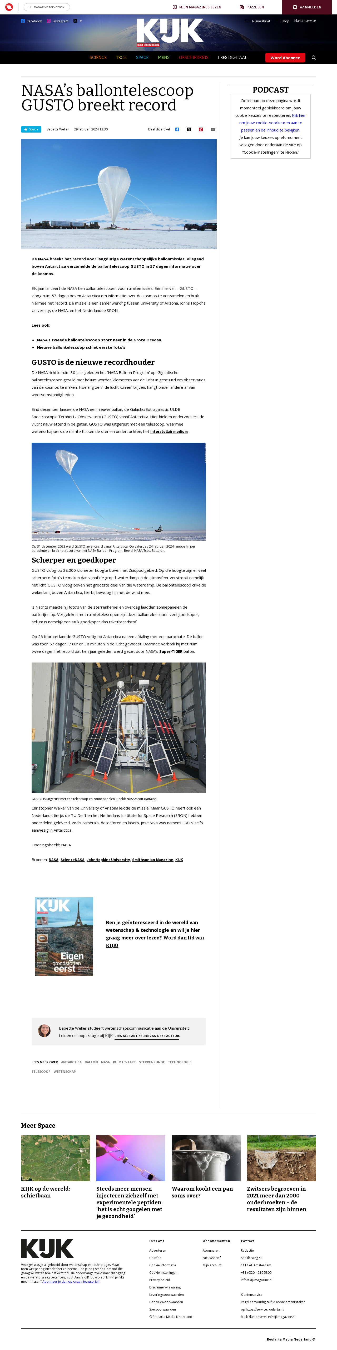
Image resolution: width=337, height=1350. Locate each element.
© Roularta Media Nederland (170, 1316)
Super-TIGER (170, 651)
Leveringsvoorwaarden (166, 1294)
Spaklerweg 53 (251, 1258)
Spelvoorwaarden (162, 1309)
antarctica (71, 1062)
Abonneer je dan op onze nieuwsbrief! (71, 1281)
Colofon (155, 1258)
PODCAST (271, 90)
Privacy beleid (159, 1280)
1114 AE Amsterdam (256, 1265)
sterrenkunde (152, 1062)
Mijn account (212, 1265)
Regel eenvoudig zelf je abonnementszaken (273, 1302)
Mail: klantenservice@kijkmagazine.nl (268, 1316)
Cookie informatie (162, 1265)
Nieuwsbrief (261, 21)
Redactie (247, 1250)
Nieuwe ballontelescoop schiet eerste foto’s (81, 347)
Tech (121, 57)
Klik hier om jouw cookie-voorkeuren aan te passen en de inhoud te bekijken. (272, 123)
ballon (91, 1062)
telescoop (41, 1071)
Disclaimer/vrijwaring (165, 1287)
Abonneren (211, 1250)
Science (98, 57)
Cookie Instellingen (163, 1272)
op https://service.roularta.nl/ (262, 1309)
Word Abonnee (285, 57)
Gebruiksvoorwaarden (166, 1302)
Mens (164, 57)
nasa (105, 1062)
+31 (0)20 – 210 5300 (256, 1272)
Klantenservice (305, 21)
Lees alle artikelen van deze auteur (147, 1036)
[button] (307, 7)
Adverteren (157, 1250)
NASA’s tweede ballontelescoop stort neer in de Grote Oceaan (99, 339)
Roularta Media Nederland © (291, 1339)
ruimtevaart (124, 1062)
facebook (35, 21)
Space (142, 57)
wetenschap (65, 1071)
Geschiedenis (194, 57)
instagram (60, 21)
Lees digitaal (232, 57)
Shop (285, 21)
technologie (179, 1062)
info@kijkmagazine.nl (256, 1280)
